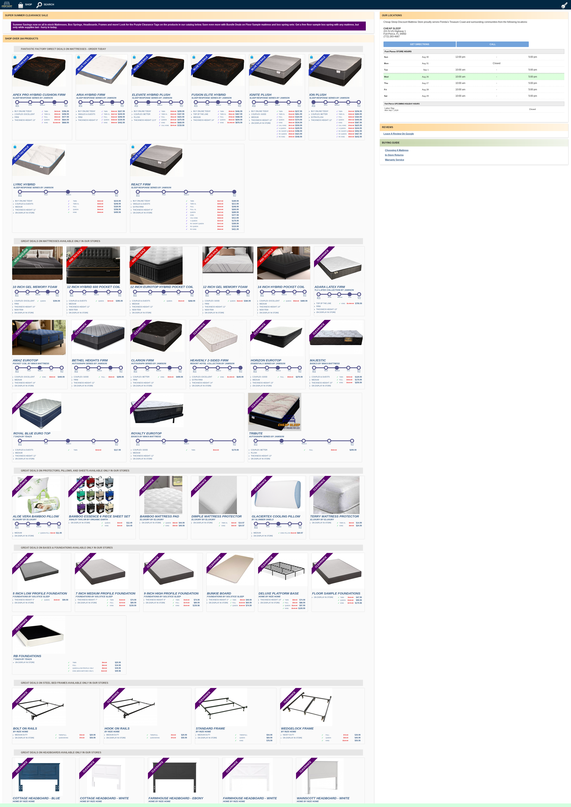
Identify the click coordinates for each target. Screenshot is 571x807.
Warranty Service (394, 160)
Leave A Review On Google (398, 134)
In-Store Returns (394, 155)
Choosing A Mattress (396, 150)
